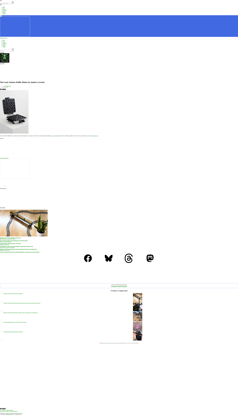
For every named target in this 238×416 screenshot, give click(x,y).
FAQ (3, 41)
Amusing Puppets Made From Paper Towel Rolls (10, 243)
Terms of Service (9, 410)
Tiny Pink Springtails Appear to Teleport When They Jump (14, 322)
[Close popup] (1, 16)
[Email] (5, 89)
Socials (3, 44)
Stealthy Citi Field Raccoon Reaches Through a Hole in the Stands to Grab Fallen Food (18, 249)
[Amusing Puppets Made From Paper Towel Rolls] (5, 241)
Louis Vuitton (53, 135)
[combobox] (5, 50)
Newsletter (4, 43)
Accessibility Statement (4, 411)
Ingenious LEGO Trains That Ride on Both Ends (10, 237)
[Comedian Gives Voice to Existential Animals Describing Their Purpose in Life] (4, 244)
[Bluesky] (2, 89)
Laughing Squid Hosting (119, 286)
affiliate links (111, 343)
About (3, 40)
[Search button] (13, 49)
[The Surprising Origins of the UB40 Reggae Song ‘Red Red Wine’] (7, 238)
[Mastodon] (150, 262)
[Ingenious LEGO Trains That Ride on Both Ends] (24, 236)
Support (4, 45)
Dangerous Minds (4, 158)
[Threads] (3, 89)
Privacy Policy (3, 410)
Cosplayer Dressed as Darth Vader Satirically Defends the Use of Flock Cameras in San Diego (19, 252)
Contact (4, 46)
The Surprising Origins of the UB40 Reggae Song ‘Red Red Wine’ (14, 240)
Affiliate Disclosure (13, 411)
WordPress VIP (20, 413)
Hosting (4, 42)
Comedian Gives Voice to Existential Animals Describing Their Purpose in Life (16, 246)
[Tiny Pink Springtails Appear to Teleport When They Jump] (137, 330)
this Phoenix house (94, 135)
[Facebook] (0, 89)
